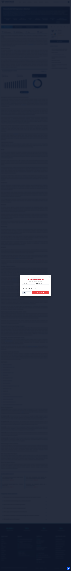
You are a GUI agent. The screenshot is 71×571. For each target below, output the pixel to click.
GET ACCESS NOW (40, 292)
